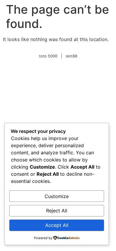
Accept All (56, 225)
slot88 (71, 56)
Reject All (56, 211)
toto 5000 (48, 56)
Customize (57, 196)
